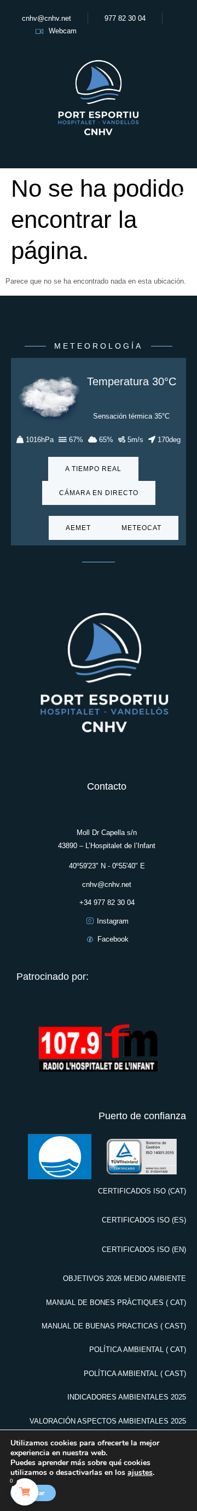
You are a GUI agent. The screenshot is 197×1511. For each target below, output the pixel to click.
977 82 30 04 (125, 18)
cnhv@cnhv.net (46, 18)
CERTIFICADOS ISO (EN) (144, 1249)
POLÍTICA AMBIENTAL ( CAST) (135, 1373)
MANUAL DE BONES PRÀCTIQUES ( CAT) (116, 1302)
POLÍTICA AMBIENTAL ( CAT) (137, 1349)
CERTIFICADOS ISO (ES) (144, 1220)
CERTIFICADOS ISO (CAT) (142, 1191)
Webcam (63, 31)
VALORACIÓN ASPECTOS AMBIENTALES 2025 (108, 1421)
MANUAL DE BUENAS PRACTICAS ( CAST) (114, 1326)
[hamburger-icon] (184, 198)
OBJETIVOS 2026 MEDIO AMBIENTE (124, 1278)
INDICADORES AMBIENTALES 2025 (126, 1397)
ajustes (140, 1473)
